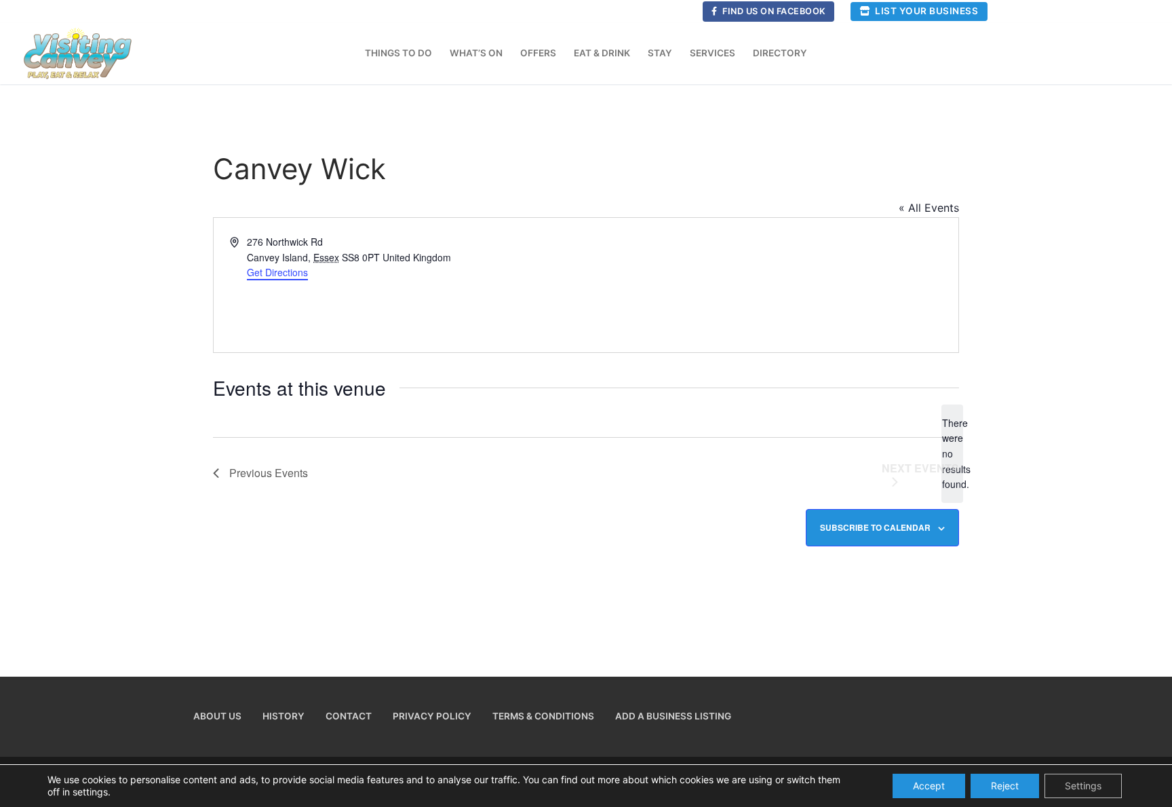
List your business (926, 10)
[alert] (952, 454)
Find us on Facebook (773, 11)
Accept (929, 785)
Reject (1005, 785)
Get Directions (277, 272)
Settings (1083, 785)
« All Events (929, 207)
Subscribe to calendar (875, 527)
